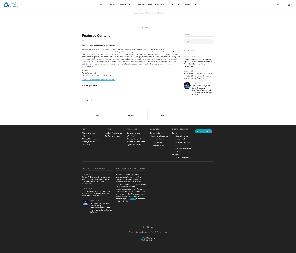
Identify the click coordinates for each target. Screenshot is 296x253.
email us (133, 199)
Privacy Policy (162, 232)
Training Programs (182, 158)
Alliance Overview (88, 133)
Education (176, 155)
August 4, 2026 (190, 57)
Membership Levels (134, 139)
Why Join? (131, 136)
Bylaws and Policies (134, 145)
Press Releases (158, 139)
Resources (139, 4)
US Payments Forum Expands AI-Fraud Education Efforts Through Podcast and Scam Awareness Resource (198, 76)
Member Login (191, 4)
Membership (125, 4)
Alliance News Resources (159, 136)
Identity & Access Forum (113, 133)
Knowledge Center (156, 133)
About (102, 4)
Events (174, 133)
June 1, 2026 (189, 71)
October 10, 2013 (148, 27)
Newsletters (157, 142)
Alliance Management (90, 139)
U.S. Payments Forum (112, 136)
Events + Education (157, 4)
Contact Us (175, 4)
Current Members (133, 133)
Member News (158, 146)
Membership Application (136, 142)
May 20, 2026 (197, 83)
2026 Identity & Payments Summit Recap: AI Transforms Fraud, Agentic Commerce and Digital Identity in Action (203, 90)
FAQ (83, 136)
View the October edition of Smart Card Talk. (98, 80)
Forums (112, 4)
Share (88, 100)
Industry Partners (88, 142)
